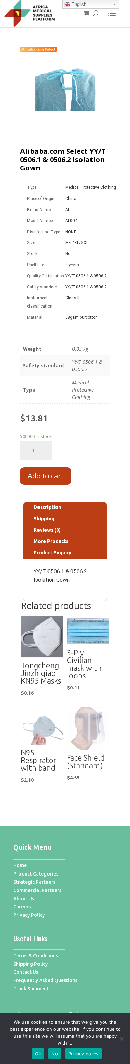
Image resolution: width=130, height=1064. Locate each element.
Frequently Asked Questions (45, 980)
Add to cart (46, 475)
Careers (22, 907)
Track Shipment (31, 988)
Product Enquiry (52, 552)
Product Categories (35, 874)
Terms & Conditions (35, 955)
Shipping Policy (30, 964)
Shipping (44, 518)
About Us (23, 899)
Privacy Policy (29, 915)
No (54, 1053)
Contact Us (25, 972)
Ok (38, 1053)
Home (20, 865)
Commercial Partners (37, 890)
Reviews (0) (47, 530)
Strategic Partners (34, 882)
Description (47, 507)
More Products (51, 541)
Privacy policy (83, 1053)
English (78, 4)
